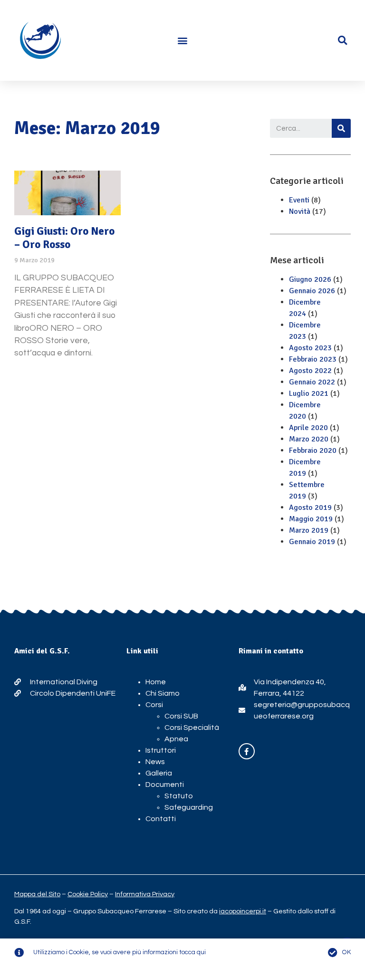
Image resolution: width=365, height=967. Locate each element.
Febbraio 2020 (312, 450)
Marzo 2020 (308, 439)
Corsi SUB (181, 716)
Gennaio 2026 (312, 291)
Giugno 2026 (310, 279)
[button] (183, 40)
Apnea (176, 739)
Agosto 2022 (310, 370)
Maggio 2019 (311, 519)
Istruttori (160, 750)
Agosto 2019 (310, 507)
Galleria (158, 773)
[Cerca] (341, 128)
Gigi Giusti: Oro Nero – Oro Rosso (64, 237)
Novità (299, 211)
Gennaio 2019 (312, 541)
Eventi (299, 200)
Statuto (178, 796)
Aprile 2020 (308, 427)
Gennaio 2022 (312, 382)
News (155, 762)
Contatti (160, 819)
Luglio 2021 (308, 393)
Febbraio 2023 (312, 359)
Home (155, 682)
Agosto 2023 (310, 348)
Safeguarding (188, 807)
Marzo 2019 (308, 530)
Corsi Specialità (191, 727)
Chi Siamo (162, 693)
